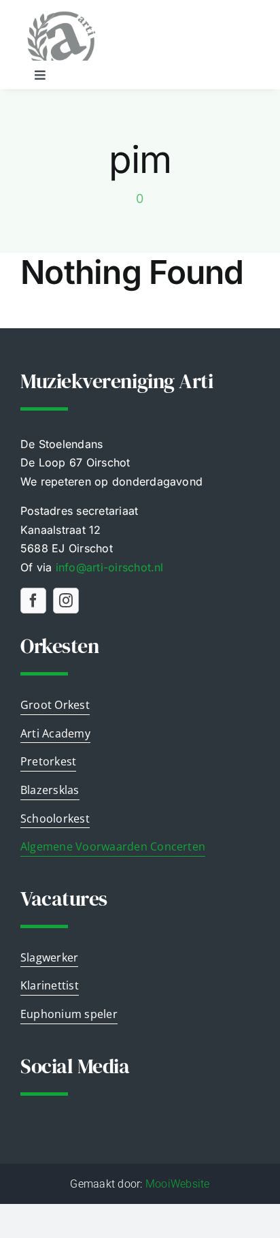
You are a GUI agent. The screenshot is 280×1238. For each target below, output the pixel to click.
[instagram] (66, 601)
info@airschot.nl (110, 567)
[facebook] (33, 601)
